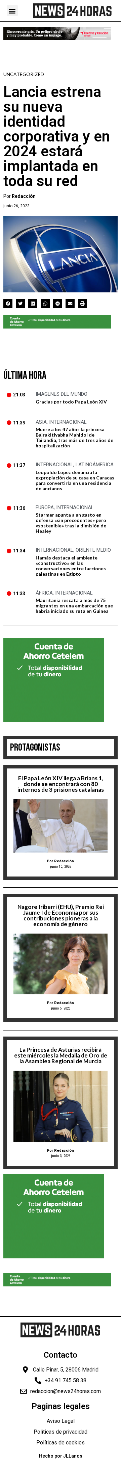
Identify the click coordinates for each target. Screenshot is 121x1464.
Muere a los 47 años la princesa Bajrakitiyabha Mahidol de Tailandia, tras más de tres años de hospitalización (74, 437)
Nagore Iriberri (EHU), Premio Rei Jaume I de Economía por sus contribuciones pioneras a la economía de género (60, 915)
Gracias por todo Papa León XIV (71, 401)
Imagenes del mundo (61, 394)
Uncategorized (23, 74)
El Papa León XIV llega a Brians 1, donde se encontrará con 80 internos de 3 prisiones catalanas (60, 784)
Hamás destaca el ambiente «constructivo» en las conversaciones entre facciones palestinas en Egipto (71, 566)
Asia (41, 422)
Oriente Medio (93, 550)
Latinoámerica (95, 465)
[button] (12, 10)
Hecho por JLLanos (60, 1456)
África (44, 593)
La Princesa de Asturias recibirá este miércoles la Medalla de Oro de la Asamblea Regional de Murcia (60, 1055)
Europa (45, 507)
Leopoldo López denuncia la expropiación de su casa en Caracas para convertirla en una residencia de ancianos (75, 480)
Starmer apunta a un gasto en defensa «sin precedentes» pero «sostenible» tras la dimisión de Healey (71, 523)
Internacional (68, 422)
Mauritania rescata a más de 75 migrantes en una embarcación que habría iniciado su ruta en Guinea (74, 605)
